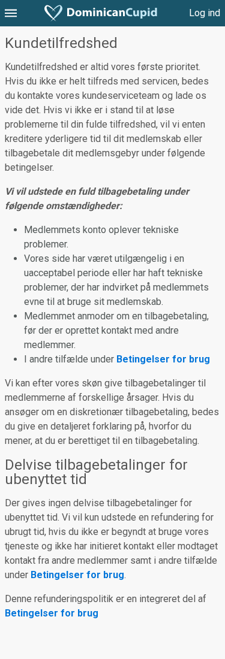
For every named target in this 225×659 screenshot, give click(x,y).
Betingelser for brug (163, 359)
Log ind (204, 13)
